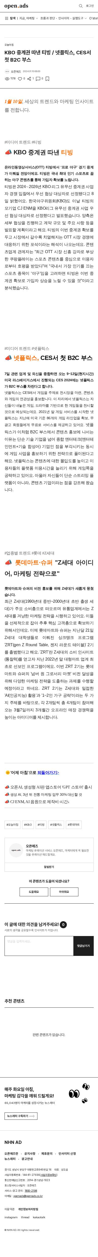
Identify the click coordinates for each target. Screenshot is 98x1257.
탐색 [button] (13, 18)
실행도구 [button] (77, 18)
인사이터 (63, 18)
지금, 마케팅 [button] (27, 18)
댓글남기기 (83, 946)
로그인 (90, 6)
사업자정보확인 (49, 1175)
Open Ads (16, 6)
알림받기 (49, 867)
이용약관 (10, 1209)
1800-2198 (31, 1190)
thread (25, 1217)
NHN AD (13, 1142)
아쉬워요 (64, 892)
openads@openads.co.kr (28, 1196)
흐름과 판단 (47, 18)
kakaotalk (39, 1217)
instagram (11, 1217)
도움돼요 (34, 892)
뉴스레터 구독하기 (17, 1116)
